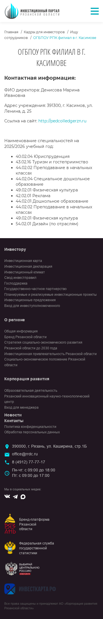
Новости (13, 415)
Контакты (13, 420)
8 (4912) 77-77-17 (28, 462)
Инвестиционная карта (23, 261)
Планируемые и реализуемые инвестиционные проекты (50, 295)
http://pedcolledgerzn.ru (62, 121)
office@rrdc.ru (25, 454)
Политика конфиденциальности (30, 427)
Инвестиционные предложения (30, 300)
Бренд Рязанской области (25, 337)
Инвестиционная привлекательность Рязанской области (50, 354)
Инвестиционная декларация (28, 267)
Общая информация (21, 331)
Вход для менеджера (21, 408)
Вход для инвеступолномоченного (32, 306)
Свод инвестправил (20, 278)
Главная (11, 32)
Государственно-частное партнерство (35, 289)
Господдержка (15, 283)
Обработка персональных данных (32, 432)
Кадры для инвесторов (44, 32)
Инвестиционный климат (24, 272)
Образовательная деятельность (30, 391)
